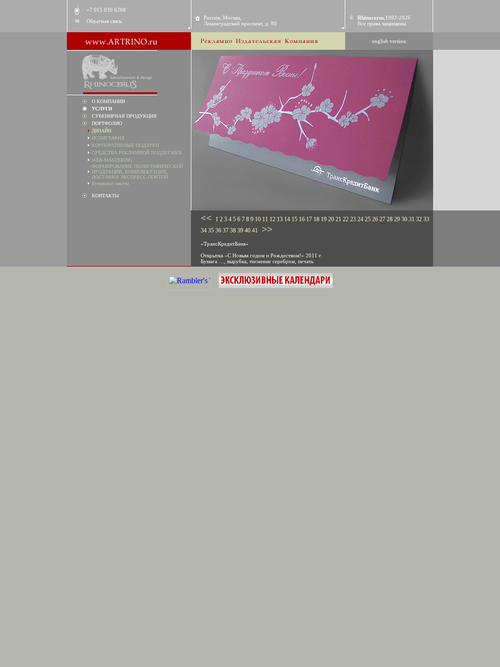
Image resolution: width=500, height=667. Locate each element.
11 (265, 219)
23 (353, 219)
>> (265, 229)
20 (331, 219)
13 (280, 219)
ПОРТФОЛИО (107, 123)
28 (390, 219)
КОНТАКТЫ (105, 195)
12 (272, 219)
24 (360, 219)
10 (258, 219)
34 (204, 230)
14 (287, 219)
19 (324, 219)
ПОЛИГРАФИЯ (108, 138)
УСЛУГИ (102, 108)
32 (419, 219)
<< (207, 217)
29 (397, 219)
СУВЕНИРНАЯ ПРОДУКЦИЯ (124, 116)
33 (426, 219)
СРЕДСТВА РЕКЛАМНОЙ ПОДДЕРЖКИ (137, 152)
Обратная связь (104, 21)
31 (412, 219)
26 (375, 219)
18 (316, 219)
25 (368, 219)
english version (389, 41)
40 (247, 230)
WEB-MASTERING (112, 160)
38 (233, 230)
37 (226, 230)
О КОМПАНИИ (108, 101)
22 (346, 219)
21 (338, 219)
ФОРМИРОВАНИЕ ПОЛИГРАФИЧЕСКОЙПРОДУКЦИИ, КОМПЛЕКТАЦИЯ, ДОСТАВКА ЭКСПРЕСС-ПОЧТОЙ (137, 172)
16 (302, 219)
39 (240, 230)
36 (218, 230)
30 (404, 219)
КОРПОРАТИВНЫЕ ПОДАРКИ (125, 145)
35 (211, 230)
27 (382, 219)
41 (255, 230)
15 (294, 219)
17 (309, 219)
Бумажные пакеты (110, 183)
